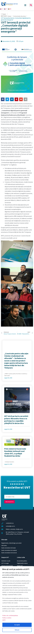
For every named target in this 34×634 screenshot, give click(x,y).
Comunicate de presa (19, 16)
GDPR (3, 620)
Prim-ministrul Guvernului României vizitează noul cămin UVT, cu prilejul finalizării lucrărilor (15, 452)
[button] (31, 5)
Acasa (9, 16)
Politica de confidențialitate (10, 615)
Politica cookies (6, 618)
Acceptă (17, 625)
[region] (17, 600)
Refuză (17, 630)
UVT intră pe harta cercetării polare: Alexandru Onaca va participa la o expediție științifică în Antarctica (16, 419)
